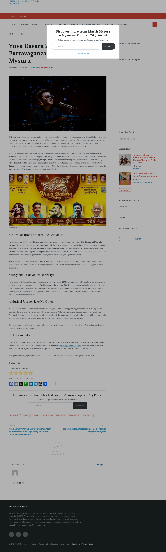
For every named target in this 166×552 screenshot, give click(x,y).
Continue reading (83, 53)
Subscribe (109, 46)
